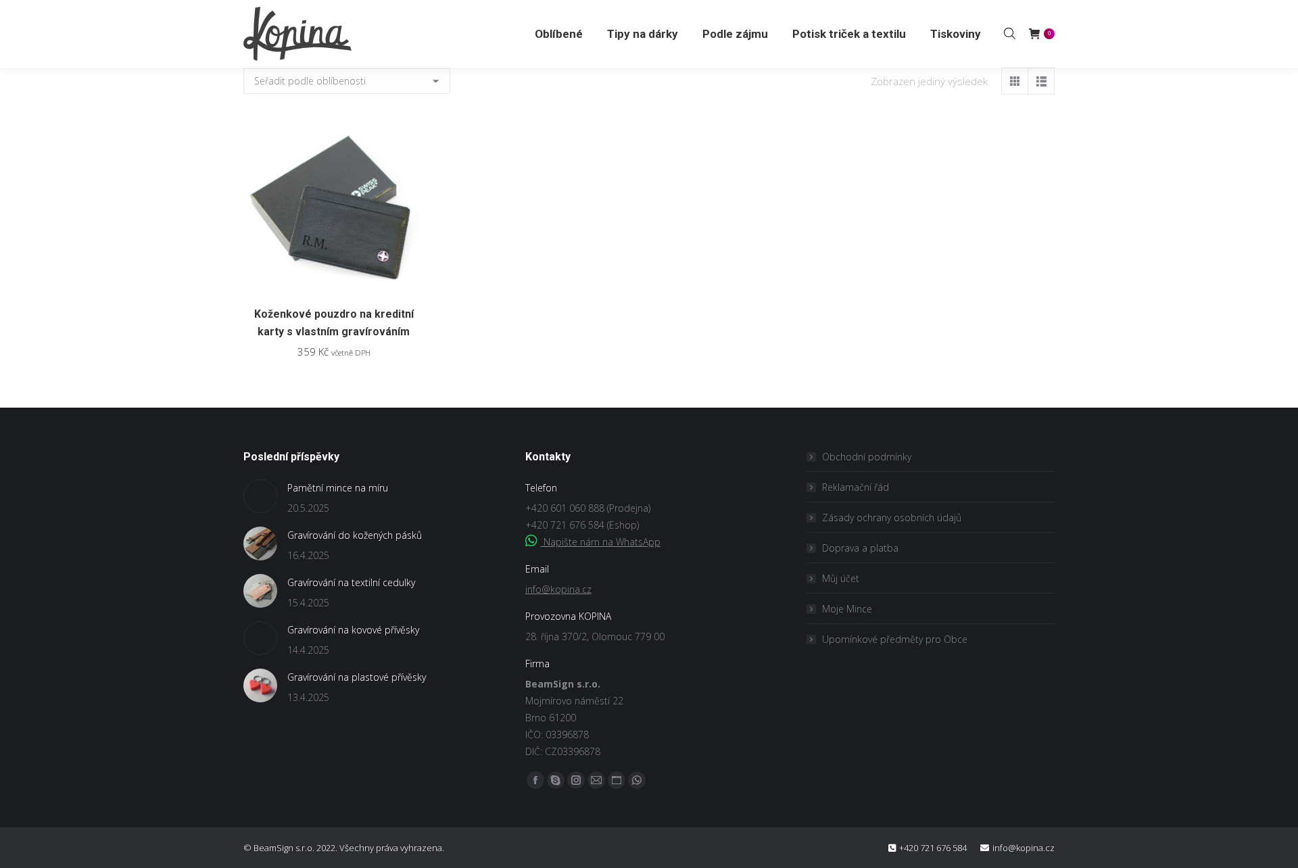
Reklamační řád (855, 487)
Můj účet (840, 578)
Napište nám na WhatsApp (600, 541)
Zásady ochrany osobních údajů (891, 517)
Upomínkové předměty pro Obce (894, 639)
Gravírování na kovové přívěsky (353, 629)
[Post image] (260, 496)
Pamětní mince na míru (337, 487)
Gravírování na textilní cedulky (351, 582)
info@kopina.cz (558, 589)
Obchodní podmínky (866, 456)
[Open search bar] (1009, 33)
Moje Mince (847, 608)
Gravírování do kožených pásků (354, 535)
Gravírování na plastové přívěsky (356, 677)
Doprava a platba (860, 547)
